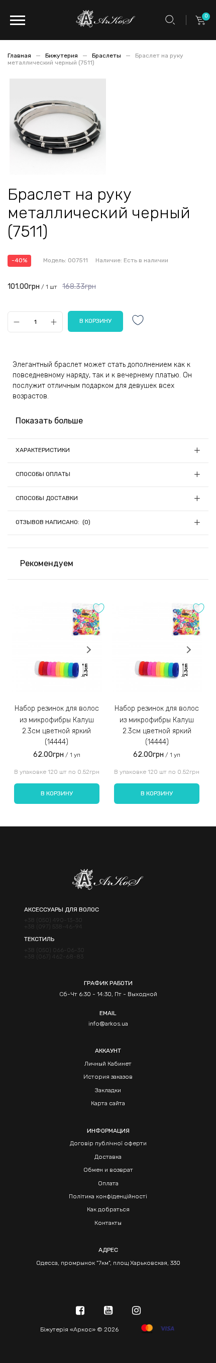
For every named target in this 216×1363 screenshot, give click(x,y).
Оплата (108, 1183)
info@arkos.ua (108, 1023)
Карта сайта (108, 1103)
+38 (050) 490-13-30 (53, 920)
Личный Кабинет (108, 1063)
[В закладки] (138, 321)
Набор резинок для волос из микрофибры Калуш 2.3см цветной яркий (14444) (57, 725)
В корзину (57, 793)
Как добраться (108, 1209)
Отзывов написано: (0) (53, 522)
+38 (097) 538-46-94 (53, 927)
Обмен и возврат (108, 1169)
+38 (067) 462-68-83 (53, 957)
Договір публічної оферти (108, 1143)
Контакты (108, 1222)
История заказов (108, 1076)
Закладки (108, 1090)
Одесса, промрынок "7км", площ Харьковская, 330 (108, 1262)
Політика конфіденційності (108, 1196)
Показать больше (49, 420)
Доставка (108, 1156)
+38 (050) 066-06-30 (54, 950)
